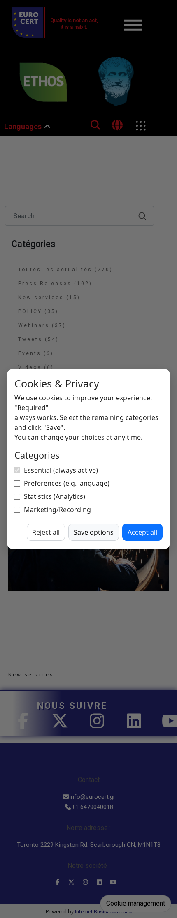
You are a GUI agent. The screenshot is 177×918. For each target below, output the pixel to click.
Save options (94, 532)
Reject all (46, 532)
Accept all (142, 532)
